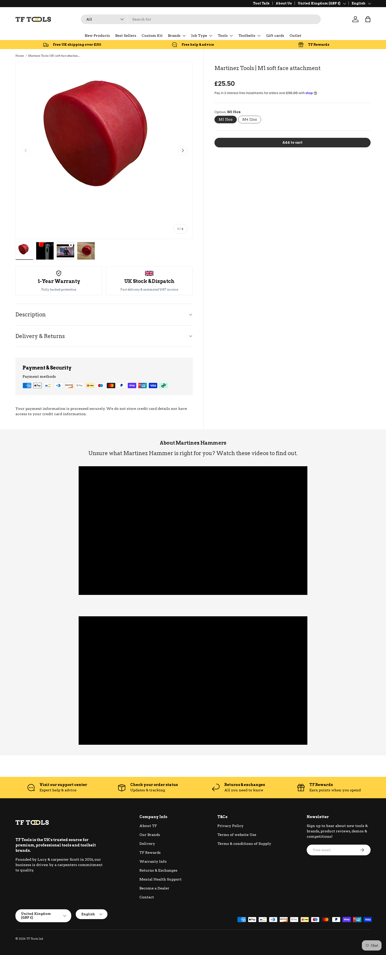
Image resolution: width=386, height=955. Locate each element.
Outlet (295, 35)
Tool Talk (261, 3)
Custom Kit (152, 35)
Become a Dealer (154, 888)
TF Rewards (150, 852)
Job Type (199, 35)
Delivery (147, 844)
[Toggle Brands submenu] (184, 35)
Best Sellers (125, 35)
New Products (97, 35)
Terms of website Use (236, 835)
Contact (146, 897)
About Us (284, 3)
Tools (223, 35)
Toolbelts (246, 35)
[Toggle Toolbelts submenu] (259, 35)
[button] (368, 19)
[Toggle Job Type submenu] (210, 35)
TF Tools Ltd (34, 938)
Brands (174, 35)
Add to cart (292, 142)
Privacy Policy (230, 826)
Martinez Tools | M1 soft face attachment (55, 55)
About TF (148, 826)
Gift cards (275, 35)
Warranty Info (153, 861)
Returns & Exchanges (158, 870)
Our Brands (149, 835)
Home (19, 55)
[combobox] (201, 19)
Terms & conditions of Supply (244, 844)
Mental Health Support (160, 879)
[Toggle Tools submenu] (231, 35)
